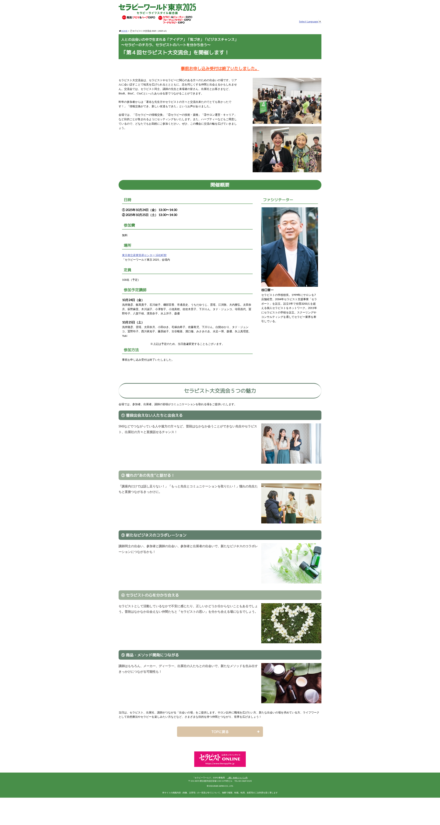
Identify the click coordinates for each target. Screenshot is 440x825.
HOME (124, 31)
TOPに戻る (220, 731)
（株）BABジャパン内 (237, 777)
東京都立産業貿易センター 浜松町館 (144, 255)
